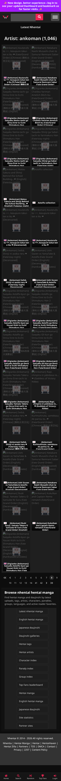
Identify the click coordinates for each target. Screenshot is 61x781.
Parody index (26, 668)
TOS (33, 746)
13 (26, 582)
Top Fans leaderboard (31, 684)
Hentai (36, 743)
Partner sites (26, 725)
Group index (26, 676)
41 (36, 582)
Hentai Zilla (10, 746)
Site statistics (26, 717)
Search (18, 778)
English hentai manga (31, 619)
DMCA (41, 746)
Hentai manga (26, 693)
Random (30, 778)
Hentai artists (26, 652)
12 (20, 582)
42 (41, 582)
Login (55, 778)
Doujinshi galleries (29, 635)
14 (31, 582)
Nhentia (7, 743)
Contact (51, 746)
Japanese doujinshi (29, 627)
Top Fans (43, 778)
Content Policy (39, 749)
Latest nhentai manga (31, 611)
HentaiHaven (49, 743)
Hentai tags (25, 643)
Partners (23, 746)
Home (6, 778)
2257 (26, 749)
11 (15, 582)
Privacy (17, 749)
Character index (27, 660)
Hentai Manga (22, 743)
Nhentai (11, 738)
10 (10, 582)
